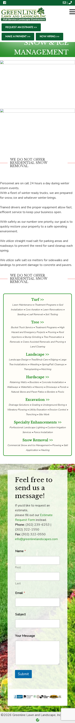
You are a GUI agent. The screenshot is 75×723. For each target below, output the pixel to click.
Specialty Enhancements (35, 422)
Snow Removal (35, 440)
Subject (20, 614)
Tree (35, 322)
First (18, 567)
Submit (23, 674)
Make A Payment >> (17, 36)
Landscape (35, 354)
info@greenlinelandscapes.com (36, 539)
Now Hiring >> (49, 36)
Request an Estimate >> (21, 27)
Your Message (25, 636)
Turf (35, 300)
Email (20, 593)
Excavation (35, 400)
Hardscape (35, 377)
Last (18, 583)
